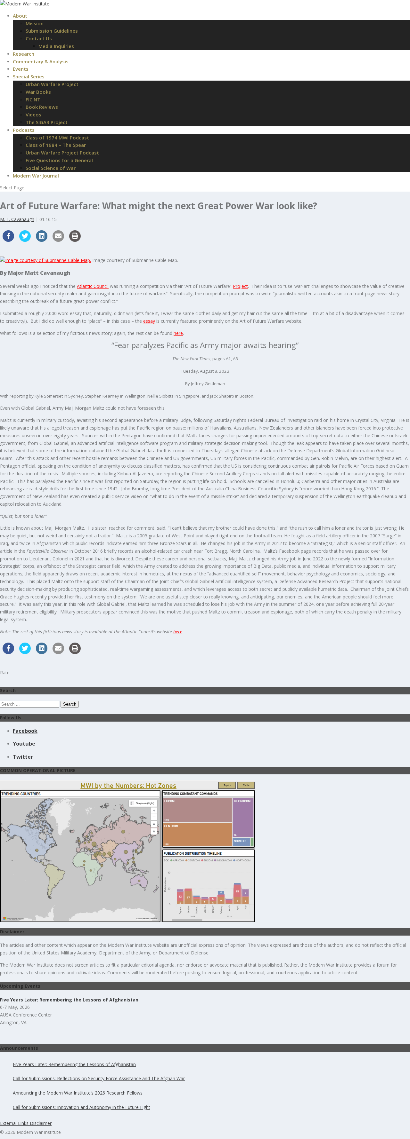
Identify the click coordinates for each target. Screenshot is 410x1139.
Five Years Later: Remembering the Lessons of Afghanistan (74, 1064)
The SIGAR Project (47, 122)
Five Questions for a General (59, 160)
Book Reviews (42, 107)
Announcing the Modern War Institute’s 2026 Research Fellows (78, 1093)
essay (149, 321)
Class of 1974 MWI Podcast (57, 137)
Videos (33, 114)
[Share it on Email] (58, 239)
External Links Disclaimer (26, 1123)
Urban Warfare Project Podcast (62, 152)
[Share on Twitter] (25, 239)
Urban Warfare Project (52, 84)
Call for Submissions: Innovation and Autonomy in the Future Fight (81, 1107)
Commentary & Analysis (41, 61)
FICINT (33, 99)
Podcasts (24, 130)
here (178, 333)
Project (240, 286)
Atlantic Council (93, 286)
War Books (38, 92)
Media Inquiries (56, 46)
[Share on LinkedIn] (41, 239)
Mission (35, 23)
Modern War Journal (36, 175)
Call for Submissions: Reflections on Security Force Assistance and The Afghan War (99, 1078)
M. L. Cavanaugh (17, 219)
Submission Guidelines (52, 31)
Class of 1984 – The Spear (56, 145)
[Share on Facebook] (8, 239)
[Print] (75, 239)
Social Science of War (51, 168)
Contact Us (39, 38)
